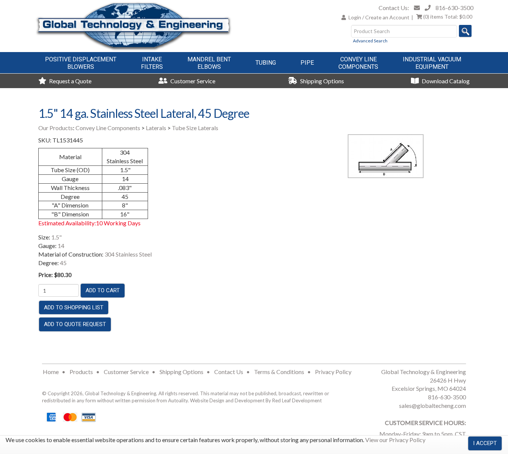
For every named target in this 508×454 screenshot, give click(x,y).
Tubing (265, 62)
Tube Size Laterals (195, 127)
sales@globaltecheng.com (432, 405)
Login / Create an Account (378, 17)
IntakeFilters (152, 63)
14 (61, 245)
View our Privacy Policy (395, 439)
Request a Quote (69, 80)
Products (81, 371)
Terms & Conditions (279, 371)
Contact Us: (394, 7)
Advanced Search (370, 41)
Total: (447, 16)
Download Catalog (445, 80)
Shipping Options (321, 80)
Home (51, 371)
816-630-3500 (454, 7)
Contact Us (228, 371)
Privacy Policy (333, 371)
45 (63, 262)
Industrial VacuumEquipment (432, 63)
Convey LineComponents (358, 63)
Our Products (55, 127)
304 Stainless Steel (128, 254)
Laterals (156, 127)
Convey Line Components (107, 127)
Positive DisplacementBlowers (80, 63)
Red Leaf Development (297, 400)
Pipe (307, 62)
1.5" (56, 237)
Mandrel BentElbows (209, 63)
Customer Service (192, 80)
